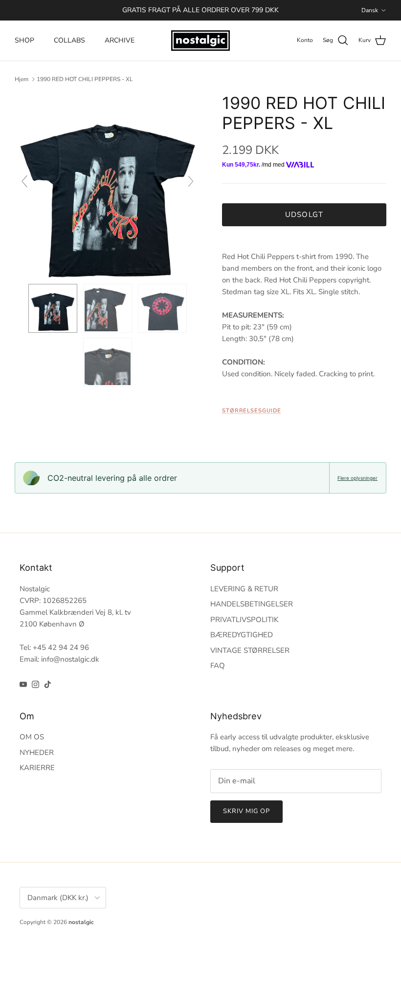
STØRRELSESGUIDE (251, 410)
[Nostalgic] (200, 40)
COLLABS (69, 40)
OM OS (32, 737)
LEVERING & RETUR (244, 589)
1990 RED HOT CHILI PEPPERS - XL (85, 79)
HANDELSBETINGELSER (251, 604)
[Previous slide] (24, 181)
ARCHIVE (119, 40)
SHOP (24, 40)
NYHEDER (37, 752)
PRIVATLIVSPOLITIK (244, 619)
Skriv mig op (246, 811)
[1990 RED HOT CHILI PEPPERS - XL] (52, 308)
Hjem (21, 79)
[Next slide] (190, 181)
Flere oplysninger (357, 478)
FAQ (217, 665)
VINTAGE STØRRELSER (250, 650)
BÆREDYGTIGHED (241, 635)
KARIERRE (37, 768)
